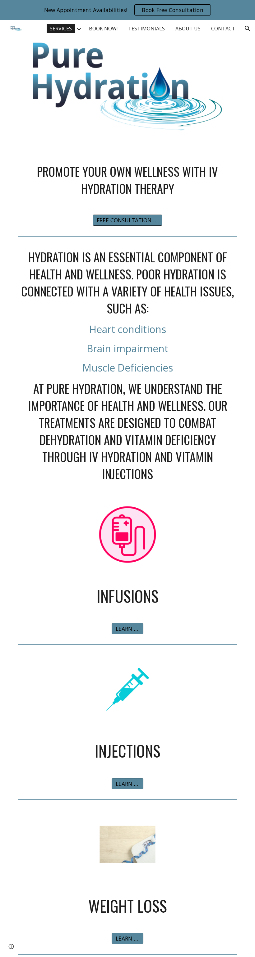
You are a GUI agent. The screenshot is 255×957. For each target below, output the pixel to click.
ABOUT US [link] (188, 28)
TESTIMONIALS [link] (146, 28)
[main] (127, 180)
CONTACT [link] (223, 28)
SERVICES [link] (61, 28)
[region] (127, 10)
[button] (247, 28)
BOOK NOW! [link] (103, 28)
